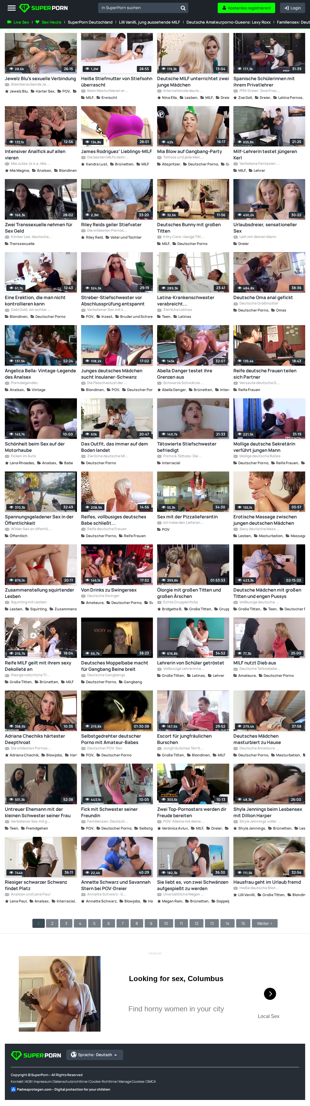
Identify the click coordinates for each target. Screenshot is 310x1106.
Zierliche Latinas (177, 310)
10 (166, 923)
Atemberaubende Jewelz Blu (31, 85)
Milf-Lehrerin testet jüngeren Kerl (265, 154)
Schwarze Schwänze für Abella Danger (184, 383)
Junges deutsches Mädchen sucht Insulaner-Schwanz (111, 373)
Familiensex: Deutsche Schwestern (108, 822)
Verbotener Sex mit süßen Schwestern (108, 310)
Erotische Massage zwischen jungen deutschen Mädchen (265, 520)
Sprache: (95, 1054)
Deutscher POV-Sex (104, 748)
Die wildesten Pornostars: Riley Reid (108, 231)
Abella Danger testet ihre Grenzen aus (184, 373)
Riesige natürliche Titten (31, 675)
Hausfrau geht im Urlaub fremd (267, 882)
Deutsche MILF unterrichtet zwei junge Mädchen (193, 81)
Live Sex (21, 22)
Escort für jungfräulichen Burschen (184, 739)
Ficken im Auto (23, 456)
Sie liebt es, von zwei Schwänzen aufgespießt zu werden (192, 885)
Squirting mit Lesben (28, 602)
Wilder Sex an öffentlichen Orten (31, 529)
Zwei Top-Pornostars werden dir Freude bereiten (191, 812)
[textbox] (138, 7)
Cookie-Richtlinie (103, 1081)
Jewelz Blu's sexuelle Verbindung (40, 78)
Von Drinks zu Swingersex (109, 590)
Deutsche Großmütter (259, 304)
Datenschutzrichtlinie (70, 1081)
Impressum (42, 1081)
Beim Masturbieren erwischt (108, 91)
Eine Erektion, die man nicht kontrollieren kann (35, 300)
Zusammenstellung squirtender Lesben (39, 593)
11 (181, 923)
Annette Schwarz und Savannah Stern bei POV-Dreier (115, 885)
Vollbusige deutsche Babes (260, 602)
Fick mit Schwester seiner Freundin (109, 812)
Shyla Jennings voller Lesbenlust (260, 822)
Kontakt (17, 1081)
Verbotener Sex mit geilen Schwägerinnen (31, 822)
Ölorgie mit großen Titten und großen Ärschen (189, 593)
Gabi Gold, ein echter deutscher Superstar (31, 310)
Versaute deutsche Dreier (260, 383)
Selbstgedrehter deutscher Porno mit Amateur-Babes (111, 739)
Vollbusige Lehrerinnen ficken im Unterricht (184, 669)
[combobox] (143, 8)
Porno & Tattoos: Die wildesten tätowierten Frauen (184, 456)
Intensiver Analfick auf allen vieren (35, 154)
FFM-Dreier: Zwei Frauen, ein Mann (260, 91)
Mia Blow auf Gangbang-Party (189, 151)
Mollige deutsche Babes (260, 456)
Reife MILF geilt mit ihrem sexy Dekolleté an (38, 666)
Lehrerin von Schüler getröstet (190, 663)
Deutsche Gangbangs (106, 675)
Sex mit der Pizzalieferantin (187, 517)
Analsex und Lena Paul (30, 894)
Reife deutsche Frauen (107, 529)
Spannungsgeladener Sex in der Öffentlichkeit (39, 520)
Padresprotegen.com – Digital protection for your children (63, 1089)
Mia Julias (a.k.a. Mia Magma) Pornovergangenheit (31, 164)
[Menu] (11, 8)
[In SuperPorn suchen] (183, 8)
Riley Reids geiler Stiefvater (111, 224)
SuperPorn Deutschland (90, 22)
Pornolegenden (24, 383)
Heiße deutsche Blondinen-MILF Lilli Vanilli (260, 888)
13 (212, 923)
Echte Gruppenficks (180, 602)
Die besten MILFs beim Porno (108, 157)
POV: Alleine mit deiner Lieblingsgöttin (184, 822)
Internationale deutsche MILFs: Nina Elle (184, 91)
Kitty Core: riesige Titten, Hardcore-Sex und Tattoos (184, 237)
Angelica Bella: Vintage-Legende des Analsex (40, 373)
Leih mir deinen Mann (257, 237)
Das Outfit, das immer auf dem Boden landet (114, 447)
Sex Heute (51, 22)
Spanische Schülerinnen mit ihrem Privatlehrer (264, 81)
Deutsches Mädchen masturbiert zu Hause (257, 739)
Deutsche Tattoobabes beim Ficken (260, 669)
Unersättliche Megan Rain (184, 894)
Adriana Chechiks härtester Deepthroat (35, 739)
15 (243, 923)
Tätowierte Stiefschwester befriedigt (186, 447)
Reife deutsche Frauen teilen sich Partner (264, 373)
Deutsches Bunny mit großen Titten (189, 227)
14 (227, 923)
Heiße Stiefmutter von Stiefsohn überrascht (116, 81)
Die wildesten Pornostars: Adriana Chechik (31, 748)
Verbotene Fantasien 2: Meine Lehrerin (260, 164)
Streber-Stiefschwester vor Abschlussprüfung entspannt (113, 300)
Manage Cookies (131, 1081)
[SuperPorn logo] (43, 9)
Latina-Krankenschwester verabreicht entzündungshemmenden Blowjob (185, 300)
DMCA (151, 1081)
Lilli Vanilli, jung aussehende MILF (149, 22)
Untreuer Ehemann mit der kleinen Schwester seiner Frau (38, 812)
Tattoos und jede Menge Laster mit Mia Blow (184, 157)
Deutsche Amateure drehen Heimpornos (260, 748)
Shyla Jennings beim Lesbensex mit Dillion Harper (267, 812)
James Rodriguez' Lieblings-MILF (116, 151)
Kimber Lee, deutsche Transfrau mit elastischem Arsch (31, 237)
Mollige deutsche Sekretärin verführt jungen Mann (264, 447)
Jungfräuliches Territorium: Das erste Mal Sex (184, 748)
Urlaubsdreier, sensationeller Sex (265, 227)
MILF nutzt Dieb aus (254, 663)
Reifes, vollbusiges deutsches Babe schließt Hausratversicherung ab (113, 520)
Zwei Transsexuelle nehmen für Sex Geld (38, 227)
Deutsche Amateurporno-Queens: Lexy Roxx (228, 22)
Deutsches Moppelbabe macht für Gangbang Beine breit (114, 666)
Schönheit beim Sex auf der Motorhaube (35, 447)
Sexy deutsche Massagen (260, 529)
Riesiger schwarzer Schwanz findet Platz (36, 885)
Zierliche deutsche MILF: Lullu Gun (108, 456)
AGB (28, 1081)
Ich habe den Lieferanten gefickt (184, 523)
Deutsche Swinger (103, 596)
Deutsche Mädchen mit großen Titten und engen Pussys (267, 593)
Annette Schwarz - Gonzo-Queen (108, 894)
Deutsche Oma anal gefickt (263, 297)
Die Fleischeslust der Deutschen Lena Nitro (108, 383)
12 (196, 923)
